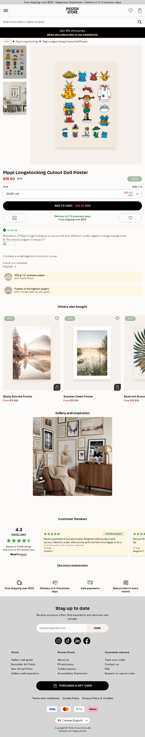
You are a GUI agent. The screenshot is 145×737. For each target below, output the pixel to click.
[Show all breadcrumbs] (7, 41)
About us (63, 659)
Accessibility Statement (72, 673)
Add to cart (73, 205)
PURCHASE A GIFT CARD (75, 685)
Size (5, 186)
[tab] (130, 11)
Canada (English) (72, 720)
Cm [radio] (134, 186)
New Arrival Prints (21, 669)
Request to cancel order (120, 673)
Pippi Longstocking (27, 41)
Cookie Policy (70, 698)
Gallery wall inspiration (25, 673)
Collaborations (67, 669)
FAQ (107, 669)
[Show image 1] (14, 62)
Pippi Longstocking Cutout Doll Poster (65, 41)
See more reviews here (72, 565)
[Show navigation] (6, 10)
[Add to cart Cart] (57, 387)
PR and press (66, 664)
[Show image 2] (14, 98)
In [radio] (141, 186)
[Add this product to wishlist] (130, 217)
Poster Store (81, 728)
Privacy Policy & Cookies (97, 698)
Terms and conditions (45, 698)
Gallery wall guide (22, 659)
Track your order (115, 659)
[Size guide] (14, 217)
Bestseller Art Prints (23, 664)
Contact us (112, 664)
